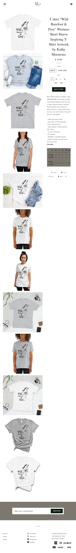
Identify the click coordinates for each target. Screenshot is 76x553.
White (53, 70)
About (5, 536)
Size (58, 75)
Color (59, 66)
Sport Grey (62, 70)
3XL (61, 83)
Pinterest (32, 536)
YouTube (32, 542)
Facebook (32, 533)
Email (5, 539)
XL (65, 79)
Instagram (33, 539)
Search (5, 533)
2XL (56, 83)
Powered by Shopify (58, 538)
